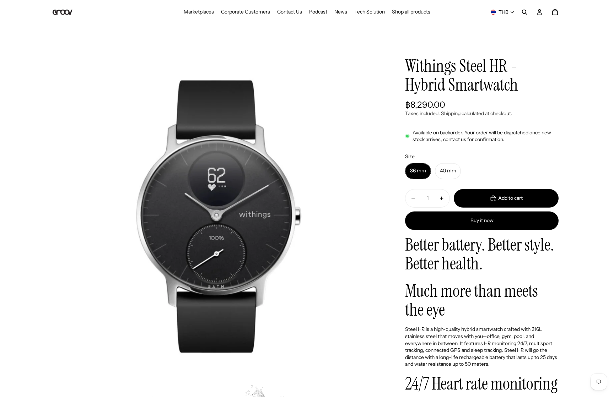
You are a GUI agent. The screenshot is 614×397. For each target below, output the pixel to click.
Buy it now (482, 220)
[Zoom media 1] (217, 211)
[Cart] (555, 12)
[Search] (524, 12)
